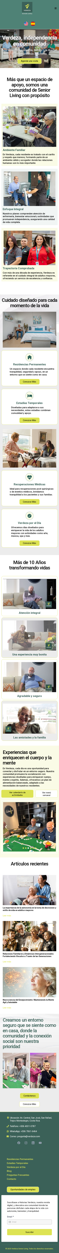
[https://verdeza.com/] (27, 8)
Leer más (7, 916)
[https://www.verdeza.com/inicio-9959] (15, 24)
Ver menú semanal (46, 793)
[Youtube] (40, 1142)
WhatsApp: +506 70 (19, 1131)
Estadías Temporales (17, 1163)
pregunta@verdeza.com (28, 1136)
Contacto (11, 1179)
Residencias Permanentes (20, 1159)
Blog (9, 1171)
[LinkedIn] (33, 1142)
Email (10, 1216)
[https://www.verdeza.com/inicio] (43, 24)
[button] (55, 8)
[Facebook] (18, 1142)
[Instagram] (26, 1142)
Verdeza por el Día (16, 1167)
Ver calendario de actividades (17, 793)
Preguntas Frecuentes (18, 1175)
